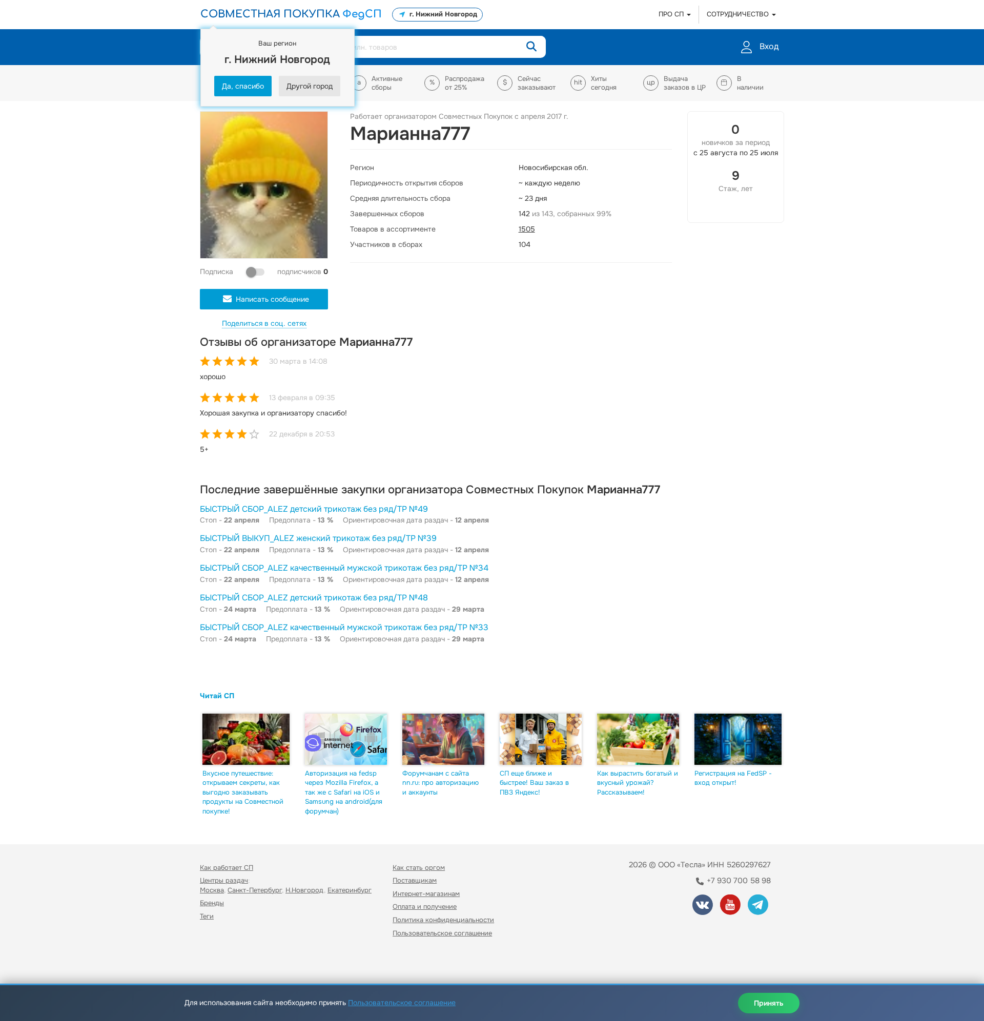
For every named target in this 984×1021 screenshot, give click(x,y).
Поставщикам (415, 880)
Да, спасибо (243, 86)
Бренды (212, 903)
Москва (212, 890)
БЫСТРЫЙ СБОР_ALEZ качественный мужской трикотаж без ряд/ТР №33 (344, 627)
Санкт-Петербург (255, 890)
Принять (769, 1003)
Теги (207, 916)
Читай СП (217, 695)
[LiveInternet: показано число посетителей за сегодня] (222, 962)
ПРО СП (672, 14)
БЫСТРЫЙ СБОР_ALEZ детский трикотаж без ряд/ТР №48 (314, 597)
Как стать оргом (419, 867)
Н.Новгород (304, 890)
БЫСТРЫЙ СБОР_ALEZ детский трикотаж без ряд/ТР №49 (314, 509)
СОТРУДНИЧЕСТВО (739, 14)
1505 (527, 229)
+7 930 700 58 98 (738, 881)
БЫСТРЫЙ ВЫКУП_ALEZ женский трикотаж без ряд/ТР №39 (318, 538)
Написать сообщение (272, 299)
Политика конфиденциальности (443, 919)
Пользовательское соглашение (442, 933)
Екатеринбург (349, 890)
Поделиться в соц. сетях (264, 323)
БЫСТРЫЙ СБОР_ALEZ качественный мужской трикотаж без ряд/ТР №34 (344, 567)
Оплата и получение (425, 906)
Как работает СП (226, 867)
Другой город (309, 86)
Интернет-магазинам (426, 893)
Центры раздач (224, 880)
